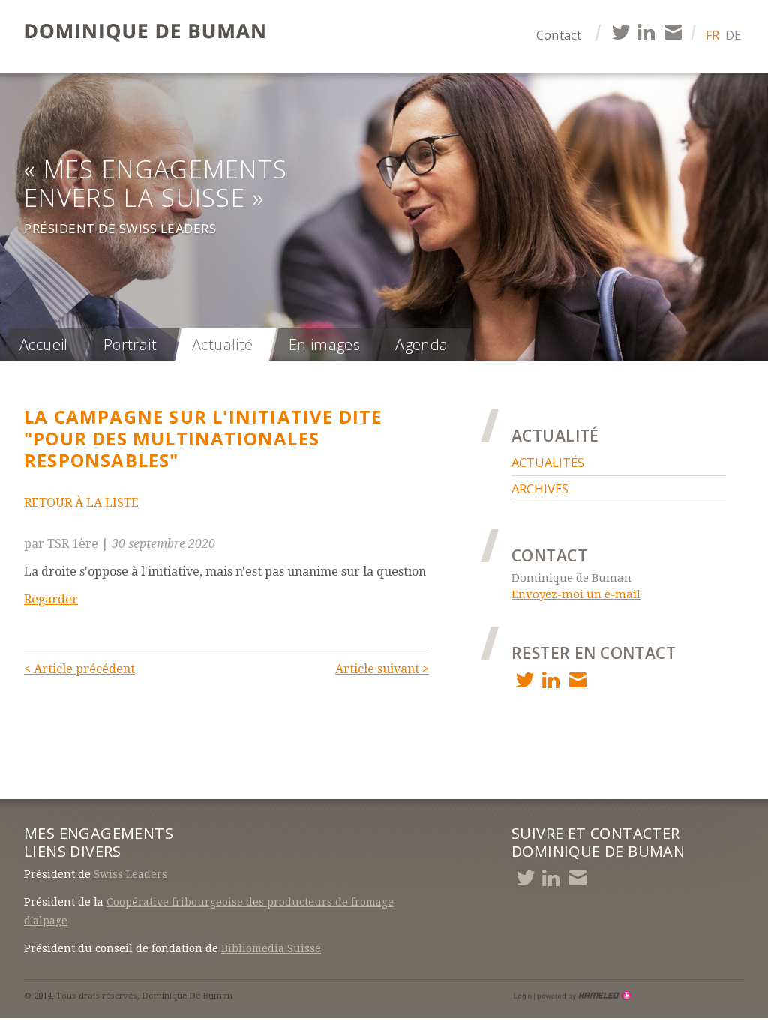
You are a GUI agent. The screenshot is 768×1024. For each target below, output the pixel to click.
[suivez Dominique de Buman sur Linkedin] (646, 31)
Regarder (51, 599)
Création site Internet (583, 995)
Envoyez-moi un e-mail (576, 594)
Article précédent (79, 669)
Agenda (421, 344)
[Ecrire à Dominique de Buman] (672, 31)
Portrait (130, 344)
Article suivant (382, 669)
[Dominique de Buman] (149, 33)
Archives (540, 488)
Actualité (223, 344)
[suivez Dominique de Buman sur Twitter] (620, 31)
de (733, 35)
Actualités (548, 462)
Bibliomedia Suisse (271, 948)
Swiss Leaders (130, 874)
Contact (558, 35)
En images (325, 344)
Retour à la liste (81, 503)
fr (712, 35)
